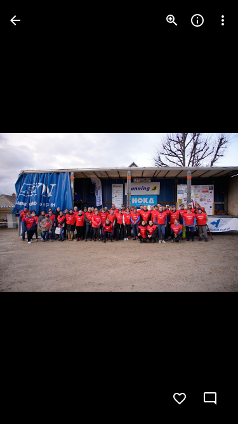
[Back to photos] (15, 20)
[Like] (179, 398)
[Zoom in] (172, 20)
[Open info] (197, 20)
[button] (202, 212)
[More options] (222, 20)
